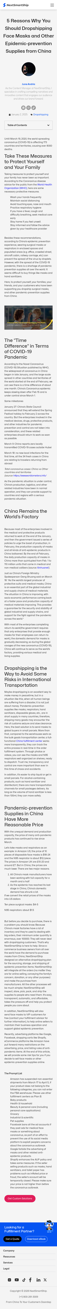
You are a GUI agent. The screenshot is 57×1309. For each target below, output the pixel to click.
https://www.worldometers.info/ (29, 475)
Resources (9, 1256)
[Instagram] (28, 108)
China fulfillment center (29, 741)
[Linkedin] (23, 108)
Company (8, 1250)
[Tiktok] (33, 108)
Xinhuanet (43, 567)
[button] (48, 125)
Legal (6, 1268)
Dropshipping (40, 114)
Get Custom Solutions (20, 1198)
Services (8, 1262)
